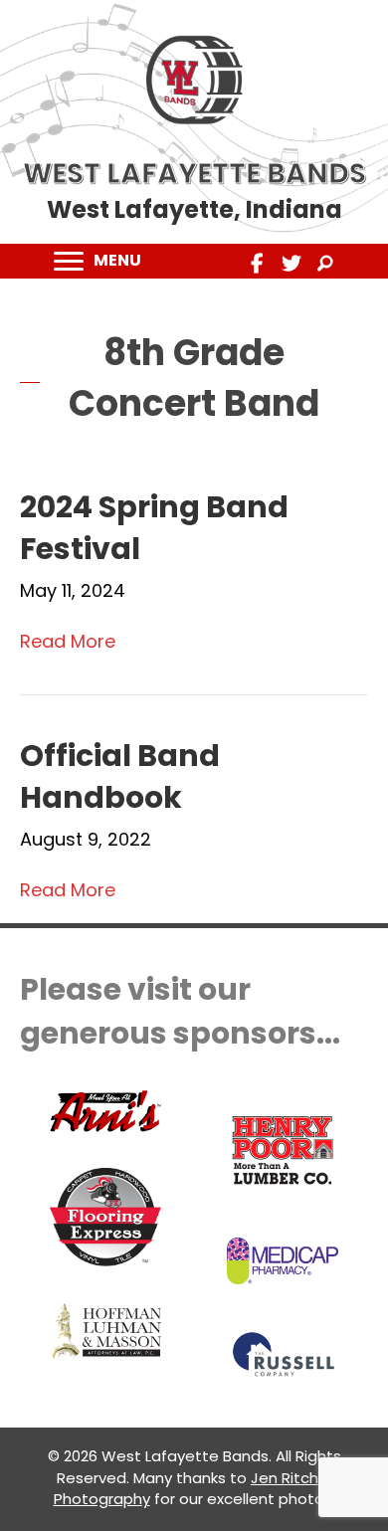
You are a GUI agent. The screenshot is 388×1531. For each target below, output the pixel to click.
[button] (258, 264)
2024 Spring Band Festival (154, 527)
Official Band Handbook (120, 776)
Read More (67, 641)
